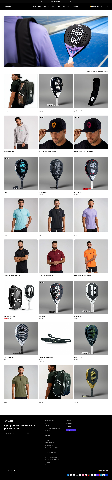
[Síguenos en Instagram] (8, 470)
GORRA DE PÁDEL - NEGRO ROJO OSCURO (83, 151)
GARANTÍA (47, 435)
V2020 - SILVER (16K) (9, 357)
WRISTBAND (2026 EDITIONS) (46, 357)
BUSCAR (47, 425)
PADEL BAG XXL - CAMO (9, 109)
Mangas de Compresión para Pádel (82, 109)
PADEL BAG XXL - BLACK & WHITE (47, 401)
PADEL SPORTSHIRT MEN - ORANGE (82, 275)
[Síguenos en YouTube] (12, 470)
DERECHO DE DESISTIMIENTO (51, 457)
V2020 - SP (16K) (78, 316)
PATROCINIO (47, 433)
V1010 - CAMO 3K (78, 357)
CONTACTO (47, 462)
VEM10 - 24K (42, 109)
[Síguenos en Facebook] (5, 470)
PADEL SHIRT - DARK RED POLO (46, 275)
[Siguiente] (70, 1)
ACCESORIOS (66, 6)
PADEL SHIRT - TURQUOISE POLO (11, 233)
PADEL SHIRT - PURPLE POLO (81, 233)
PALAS (53, 6)
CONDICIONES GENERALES (51, 450)
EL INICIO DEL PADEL (49, 442)
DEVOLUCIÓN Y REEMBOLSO (51, 454)
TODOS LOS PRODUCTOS (43, 6)
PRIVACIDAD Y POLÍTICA (50, 452)
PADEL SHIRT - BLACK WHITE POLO (47, 233)
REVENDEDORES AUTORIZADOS (52, 459)
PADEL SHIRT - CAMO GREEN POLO (12, 401)
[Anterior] (41, 1)
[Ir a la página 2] (59, 407)
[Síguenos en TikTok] (15, 470)
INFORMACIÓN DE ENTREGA (51, 447)
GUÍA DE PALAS (48, 430)
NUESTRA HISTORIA (49, 437)
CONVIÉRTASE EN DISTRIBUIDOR (52, 428)
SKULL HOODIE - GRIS (9, 151)
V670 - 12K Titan (43, 192)
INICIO (34, 6)
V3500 (5, 192)
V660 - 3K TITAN (78, 192)
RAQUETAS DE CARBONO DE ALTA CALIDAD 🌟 (56, 1)
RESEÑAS (47, 440)
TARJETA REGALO (49, 445)
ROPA (59, 6)
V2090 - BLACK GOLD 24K (80, 401)
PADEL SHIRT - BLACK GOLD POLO (12, 275)
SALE (46, 423)
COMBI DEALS (76, 6)
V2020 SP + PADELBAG (9, 316)
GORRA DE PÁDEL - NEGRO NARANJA (47, 151)
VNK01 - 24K (42, 316)
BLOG (46, 464)
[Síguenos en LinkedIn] (18, 470)
